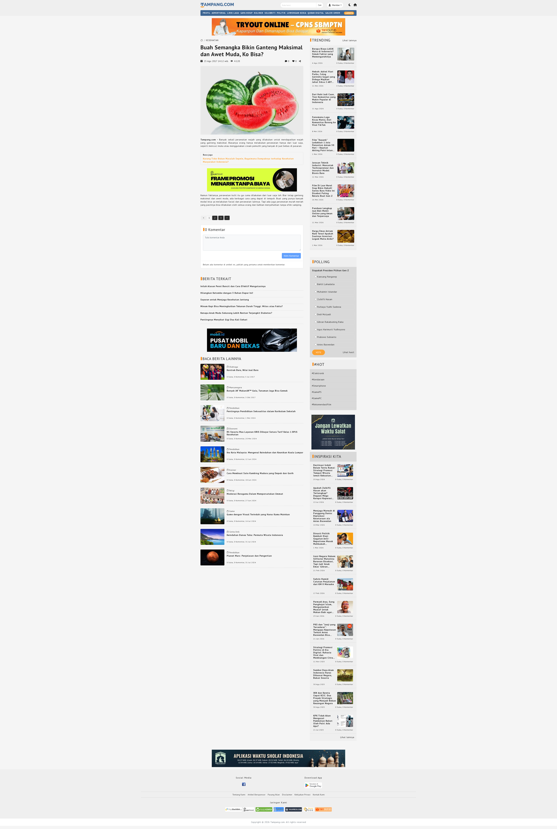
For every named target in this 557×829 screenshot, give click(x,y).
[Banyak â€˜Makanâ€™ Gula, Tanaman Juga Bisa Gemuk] (212, 392)
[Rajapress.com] (293, 809)
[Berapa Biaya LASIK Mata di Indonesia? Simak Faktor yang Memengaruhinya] (345, 54)
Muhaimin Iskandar (327, 291)
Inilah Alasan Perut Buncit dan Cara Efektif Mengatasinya (233, 286)
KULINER (258, 13)
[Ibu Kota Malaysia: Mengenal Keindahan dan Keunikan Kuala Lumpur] (212, 454)
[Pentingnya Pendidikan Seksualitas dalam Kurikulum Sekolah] (212, 412)
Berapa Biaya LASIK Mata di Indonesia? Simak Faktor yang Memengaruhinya (323, 53)
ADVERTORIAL (219, 13)
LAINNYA (349, 13)
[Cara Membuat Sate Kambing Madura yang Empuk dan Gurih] (212, 474)
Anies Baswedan (325, 344)
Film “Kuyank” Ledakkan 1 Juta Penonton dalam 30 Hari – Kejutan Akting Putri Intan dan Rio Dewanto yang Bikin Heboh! (323, 145)
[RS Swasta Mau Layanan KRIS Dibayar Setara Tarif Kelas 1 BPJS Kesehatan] (212, 433)
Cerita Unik (234, 532)
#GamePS (317, 392)
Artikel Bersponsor (256, 794)
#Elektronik (318, 373)
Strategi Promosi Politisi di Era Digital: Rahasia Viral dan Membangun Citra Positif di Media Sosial (323, 652)
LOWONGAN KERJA (296, 13)
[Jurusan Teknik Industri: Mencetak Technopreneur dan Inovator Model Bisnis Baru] (345, 167)
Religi (232, 490)
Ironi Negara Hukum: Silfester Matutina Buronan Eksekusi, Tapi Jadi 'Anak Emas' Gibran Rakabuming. (324, 561)
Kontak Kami (319, 794)
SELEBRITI (270, 13)
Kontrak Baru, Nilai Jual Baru (242, 370)
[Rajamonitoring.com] (279, 809)
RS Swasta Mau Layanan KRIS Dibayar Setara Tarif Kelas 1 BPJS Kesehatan (262, 433)
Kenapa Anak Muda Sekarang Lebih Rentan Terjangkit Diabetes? (236, 313)
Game (232, 511)
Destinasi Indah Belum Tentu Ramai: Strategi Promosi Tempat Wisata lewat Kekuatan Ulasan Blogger (324, 470)
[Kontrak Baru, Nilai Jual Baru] (212, 371)
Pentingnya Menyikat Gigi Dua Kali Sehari (223, 319)
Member (335, 5)
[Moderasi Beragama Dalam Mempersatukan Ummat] (212, 495)
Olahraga (233, 367)
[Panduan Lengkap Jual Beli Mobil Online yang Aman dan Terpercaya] (345, 213)
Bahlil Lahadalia (326, 284)
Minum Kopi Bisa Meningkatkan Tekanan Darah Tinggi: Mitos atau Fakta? (241, 306)
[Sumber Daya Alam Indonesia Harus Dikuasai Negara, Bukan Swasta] (345, 675)
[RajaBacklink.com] (233, 809)
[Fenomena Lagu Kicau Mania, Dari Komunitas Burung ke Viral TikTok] (345, 122)
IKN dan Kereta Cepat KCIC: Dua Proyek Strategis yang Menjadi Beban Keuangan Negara (324, 698)
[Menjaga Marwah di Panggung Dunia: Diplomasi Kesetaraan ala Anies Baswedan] (345, 515)
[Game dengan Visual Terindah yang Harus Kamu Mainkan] (212, 516)
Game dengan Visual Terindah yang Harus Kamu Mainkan (258, 514)
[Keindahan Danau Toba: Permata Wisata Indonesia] (212, 536)
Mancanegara (235, 387)
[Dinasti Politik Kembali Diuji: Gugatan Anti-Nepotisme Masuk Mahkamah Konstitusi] (345, 538)
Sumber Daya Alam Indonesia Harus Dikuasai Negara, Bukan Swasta (323, 674)
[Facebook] (244, 784)
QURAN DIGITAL (316, 13)
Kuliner (232, 470)
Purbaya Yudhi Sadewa (329, 306)
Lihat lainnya (350, 40)
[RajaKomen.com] (264, 809)
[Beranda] (355, 5)
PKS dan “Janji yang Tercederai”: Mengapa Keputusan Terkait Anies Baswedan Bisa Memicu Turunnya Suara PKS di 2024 (324, 629)
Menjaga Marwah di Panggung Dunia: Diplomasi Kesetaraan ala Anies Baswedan (324, 515)
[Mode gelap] (349, 5)
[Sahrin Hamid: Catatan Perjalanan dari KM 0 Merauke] (345, 584)
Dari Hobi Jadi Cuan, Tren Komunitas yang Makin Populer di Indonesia (324, 98)
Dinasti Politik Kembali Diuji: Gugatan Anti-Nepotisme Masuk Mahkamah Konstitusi (323, 538)
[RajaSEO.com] (308, 809)
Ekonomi (233, 428)
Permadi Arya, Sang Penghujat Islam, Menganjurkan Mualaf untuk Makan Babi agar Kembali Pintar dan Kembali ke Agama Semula (324, 607)
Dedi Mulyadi (324, 314)
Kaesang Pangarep (327, 276)
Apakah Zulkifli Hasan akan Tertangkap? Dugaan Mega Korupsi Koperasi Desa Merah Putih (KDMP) (323, 493)
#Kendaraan (318, 379)
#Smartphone (319, 385)
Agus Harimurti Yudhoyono (331, 329)
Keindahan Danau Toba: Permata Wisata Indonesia (255, 535)
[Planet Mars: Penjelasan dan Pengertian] (212, 557)
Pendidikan (234, 408)
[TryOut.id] (323, 809)
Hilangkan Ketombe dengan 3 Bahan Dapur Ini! (226, 293)
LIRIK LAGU (233, 13)
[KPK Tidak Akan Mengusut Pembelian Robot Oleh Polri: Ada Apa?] (345, 720)
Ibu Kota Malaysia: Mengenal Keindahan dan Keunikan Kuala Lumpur (265, 452)
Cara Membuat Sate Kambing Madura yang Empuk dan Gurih (260, 473)
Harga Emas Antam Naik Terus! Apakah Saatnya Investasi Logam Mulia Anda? (323, 235)
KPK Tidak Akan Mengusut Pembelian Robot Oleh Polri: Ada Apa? (322, 720)
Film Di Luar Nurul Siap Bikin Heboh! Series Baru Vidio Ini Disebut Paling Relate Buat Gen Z (323, 190)
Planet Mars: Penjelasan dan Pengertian (249, 555)
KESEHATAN (212, 40)
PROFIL (206, 13)
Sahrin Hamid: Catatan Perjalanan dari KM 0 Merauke (324, 582)
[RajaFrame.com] (248, 809)
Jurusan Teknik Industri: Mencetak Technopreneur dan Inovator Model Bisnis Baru (323, 168)
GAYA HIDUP (246, 13)
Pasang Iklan (274, 794)
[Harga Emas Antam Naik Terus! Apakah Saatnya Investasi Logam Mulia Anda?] (345, 236)
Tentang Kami (238, 794)
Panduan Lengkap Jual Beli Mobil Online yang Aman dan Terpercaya (322, 212)
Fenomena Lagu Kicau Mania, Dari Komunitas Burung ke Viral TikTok (324, 121)
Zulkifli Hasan (324, 299)
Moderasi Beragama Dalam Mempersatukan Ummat (255, 493)
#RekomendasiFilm (321, 404)
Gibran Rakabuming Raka (330, 322)
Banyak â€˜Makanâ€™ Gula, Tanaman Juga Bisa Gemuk (257, 390)
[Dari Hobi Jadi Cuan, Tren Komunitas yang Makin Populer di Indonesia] (345, 99)
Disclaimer (287, 794)
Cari (319, 5)
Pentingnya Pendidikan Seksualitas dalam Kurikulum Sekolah (261, 411)
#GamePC (317, 398)
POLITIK (281, 13)
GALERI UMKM (332, 13)
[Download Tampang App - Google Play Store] (313, 785)
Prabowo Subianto (326, 337)
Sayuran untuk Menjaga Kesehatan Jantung (224, 299)
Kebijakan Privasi (303, 794)
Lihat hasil (348, 352)
